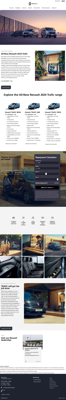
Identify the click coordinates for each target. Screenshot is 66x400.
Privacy (60, 398)
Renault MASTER (37, 381)
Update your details (6, 394)
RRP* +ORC (13, 114)
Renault (5, 398)
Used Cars (24, 7)
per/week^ (6, 159)
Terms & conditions (4, 366)
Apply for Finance (46, 187)
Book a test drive (5, 87)
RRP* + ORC (10, 81)
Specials (30, 7)
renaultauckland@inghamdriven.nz (32, 355)
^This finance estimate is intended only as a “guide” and (10, 367)
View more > (38, 361)
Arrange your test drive (6, 328)
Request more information (11, 143)
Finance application (19, 172)
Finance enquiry (6, 172)
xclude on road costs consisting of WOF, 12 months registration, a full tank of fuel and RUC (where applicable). (35, 372)
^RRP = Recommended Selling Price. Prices (7, 372)
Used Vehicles (52, 382)
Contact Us (54, 7)
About (51, 378)
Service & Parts (37, 7)
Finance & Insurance (46, 7)
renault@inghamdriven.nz (6, 378)
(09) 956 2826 (27, 353)
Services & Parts (53, 384)
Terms (63, 398)
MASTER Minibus (37, 379)
